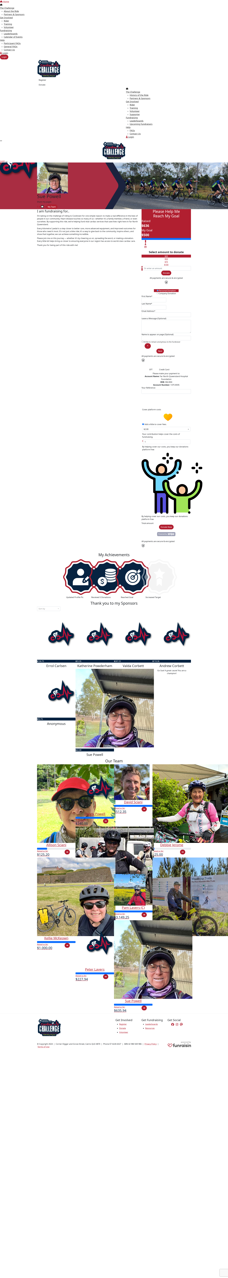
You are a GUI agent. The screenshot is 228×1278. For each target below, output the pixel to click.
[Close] (6, 161)
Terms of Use (43, 1046)
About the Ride (11, 11)
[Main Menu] (1, 140)
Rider (6, 20)
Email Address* (148, 311)
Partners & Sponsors (14, 14)
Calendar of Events (13, 36)
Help (2, 40)
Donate (42, 84)
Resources (150, 1028)
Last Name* (147, 303)
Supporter (135, 114)
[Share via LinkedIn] (45, 207)
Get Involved (6, 17)
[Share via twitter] (40, 207)
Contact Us (9, 49)
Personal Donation (167, 290)
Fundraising (6, 30)
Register (42, 80)
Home (5, 1)
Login (5, 53)
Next (160, 351)
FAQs (132, 130)
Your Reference (148, 387)
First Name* (147, 296)
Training (8, 24)
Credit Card (164, 369)
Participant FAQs (12, 43)
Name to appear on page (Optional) (157, 334)
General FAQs (10, 46)
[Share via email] (42, 206)
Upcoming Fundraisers (141, 124)
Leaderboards (11, 33)
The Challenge (7, 8)
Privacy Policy (151, 1044)
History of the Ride (139, 95)
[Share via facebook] (37, 207)
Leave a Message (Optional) (154, 318)
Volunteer (9, 27)
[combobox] (166, 429)
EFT (150, 369)
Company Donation (167, 293)
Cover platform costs (152, 409)
